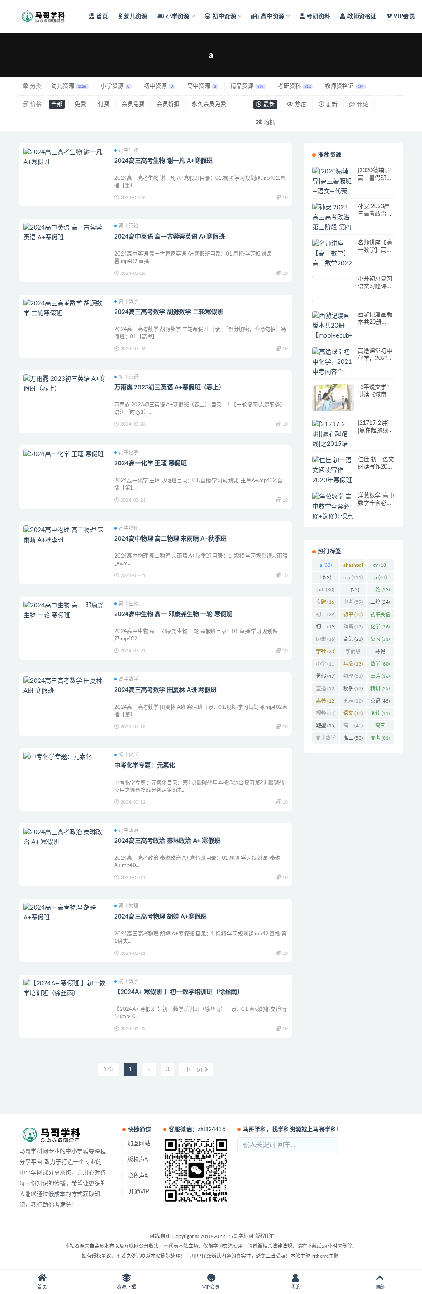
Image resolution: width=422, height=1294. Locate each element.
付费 (104, 104)
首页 (102, 16)
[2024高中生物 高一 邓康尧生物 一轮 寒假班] (64, 611)
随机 (268, 122)
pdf (325, 589)
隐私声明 (138, 1176)
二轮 (380, 602)
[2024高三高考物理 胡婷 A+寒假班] (64, 913)
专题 (325, 602)
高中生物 (128, 150)
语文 (353, 713)
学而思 (353, 653)
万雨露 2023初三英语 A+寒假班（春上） (169, 387)
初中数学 (128, 981)
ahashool (353, 567)
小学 (325, 663)
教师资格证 (361, 16)
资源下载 (126, 1287)
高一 (353, 725)
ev (380, 565)
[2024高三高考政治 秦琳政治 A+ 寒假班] (64, 837)
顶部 (380, 1287)
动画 (353, 626)
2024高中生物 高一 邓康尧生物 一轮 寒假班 (173, 614)
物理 (353, 676)
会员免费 (133, 104)
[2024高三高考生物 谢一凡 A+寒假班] (64, 157)
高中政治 (128, 830)
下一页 (194, 1070)
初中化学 (128, 754)
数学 (380, 663)
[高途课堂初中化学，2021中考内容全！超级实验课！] (333, 367)
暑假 (325, 676)
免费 (80, 104)
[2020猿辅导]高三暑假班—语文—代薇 (375, 178)
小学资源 (115, 86)
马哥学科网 (240, 1236)
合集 (353, 639)
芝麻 (353, 701)
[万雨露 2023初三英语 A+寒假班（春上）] (64, 384)
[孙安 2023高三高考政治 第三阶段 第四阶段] (333, 222)
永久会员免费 (209, 104)
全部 (57, 104)
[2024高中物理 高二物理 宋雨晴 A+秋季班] (64, 535)
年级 (353, 663)
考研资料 (318, 16)
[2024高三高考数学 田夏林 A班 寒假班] (64, 686)
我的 (295, 1287)
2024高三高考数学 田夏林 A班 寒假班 (165, 690)
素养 (325, 701)
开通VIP (139, 1192)
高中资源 (201, 86)
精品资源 (246, 86)
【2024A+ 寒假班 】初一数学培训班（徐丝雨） (178, 992)
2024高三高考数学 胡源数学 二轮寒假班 (168, 312)
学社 (325, 651)
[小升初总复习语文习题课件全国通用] (333, 289)
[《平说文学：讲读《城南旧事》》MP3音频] (333, 397)
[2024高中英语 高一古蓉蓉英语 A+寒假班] (64, 233)
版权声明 (138, 1160)
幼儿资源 (136, 16)
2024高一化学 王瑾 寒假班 (150, 463)
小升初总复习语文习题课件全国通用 (375, 286)
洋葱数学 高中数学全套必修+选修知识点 (376, 503)
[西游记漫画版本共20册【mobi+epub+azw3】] (333, 331)
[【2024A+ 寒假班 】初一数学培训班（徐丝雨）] (64, 989)
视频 (325, 713)
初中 (353, 614)
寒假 (380, 653)
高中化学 (128, 452)
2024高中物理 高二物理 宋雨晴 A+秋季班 (170, 539)
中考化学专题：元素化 (144, 765)
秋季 (353, 688)
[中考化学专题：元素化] (64, 757)
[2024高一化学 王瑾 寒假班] (64, 454)
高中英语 (128, 225)
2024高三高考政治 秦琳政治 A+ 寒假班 (167, 841)
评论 (361, 105)
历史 (325, 639)
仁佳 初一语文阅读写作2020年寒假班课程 (376, 467)
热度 (300, 105)
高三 (380, 727)
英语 (380, 701)
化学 (380, 626)
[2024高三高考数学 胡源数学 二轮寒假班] (64, 309)
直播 (325, 688)
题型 (325, 725)
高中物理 (128, 528)
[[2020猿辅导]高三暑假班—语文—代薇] (333, 182)
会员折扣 (168, 104)
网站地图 (159, 1236)
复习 (380, 639)
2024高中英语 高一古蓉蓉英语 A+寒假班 (169, 237)
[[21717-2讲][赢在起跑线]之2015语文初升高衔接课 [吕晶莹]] (333, 444)
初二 (325, 626)
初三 (325, 614)
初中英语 (128, 377)
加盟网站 (138, 1143)
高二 (353, 738)
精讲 (380, 688)
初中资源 (158, 86)
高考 (380, 738)
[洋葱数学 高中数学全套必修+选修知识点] (333, 507)
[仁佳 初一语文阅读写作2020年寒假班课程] (333, 475)
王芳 (380, 676)
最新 (268, 105)
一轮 (380, 589)
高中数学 (128, 301)
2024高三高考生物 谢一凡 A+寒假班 (163, 161)
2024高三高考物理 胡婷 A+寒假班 (160, 917)
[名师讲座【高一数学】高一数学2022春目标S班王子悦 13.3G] (333, 263)
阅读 (380, 713)
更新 (331, 105)
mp (353, 577)
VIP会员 (404, 16)
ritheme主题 (325, 1256)
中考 (353, 602)
